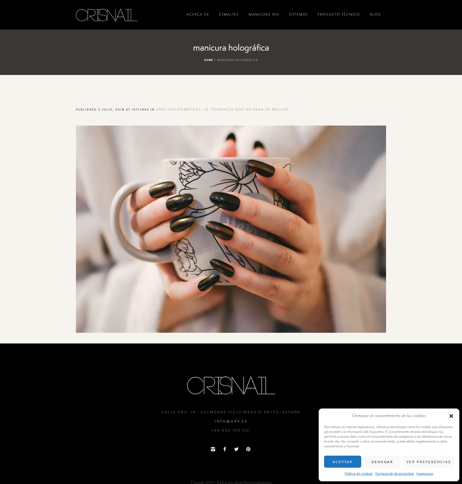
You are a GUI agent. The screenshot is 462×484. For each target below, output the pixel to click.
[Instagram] (212, 449)
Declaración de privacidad (394, 474)
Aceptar (342, 461)
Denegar (382, 461)
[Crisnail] (231, 385)
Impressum (425, 474)
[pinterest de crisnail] (248, 449)
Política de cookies (359, 474)
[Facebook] (224, 449)
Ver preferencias (428, 461)
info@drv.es (231, 421)
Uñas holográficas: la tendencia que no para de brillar (222, 109)
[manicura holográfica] (231, 229)
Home (208, 60)
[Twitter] (236, 449)
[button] (451, 416)
